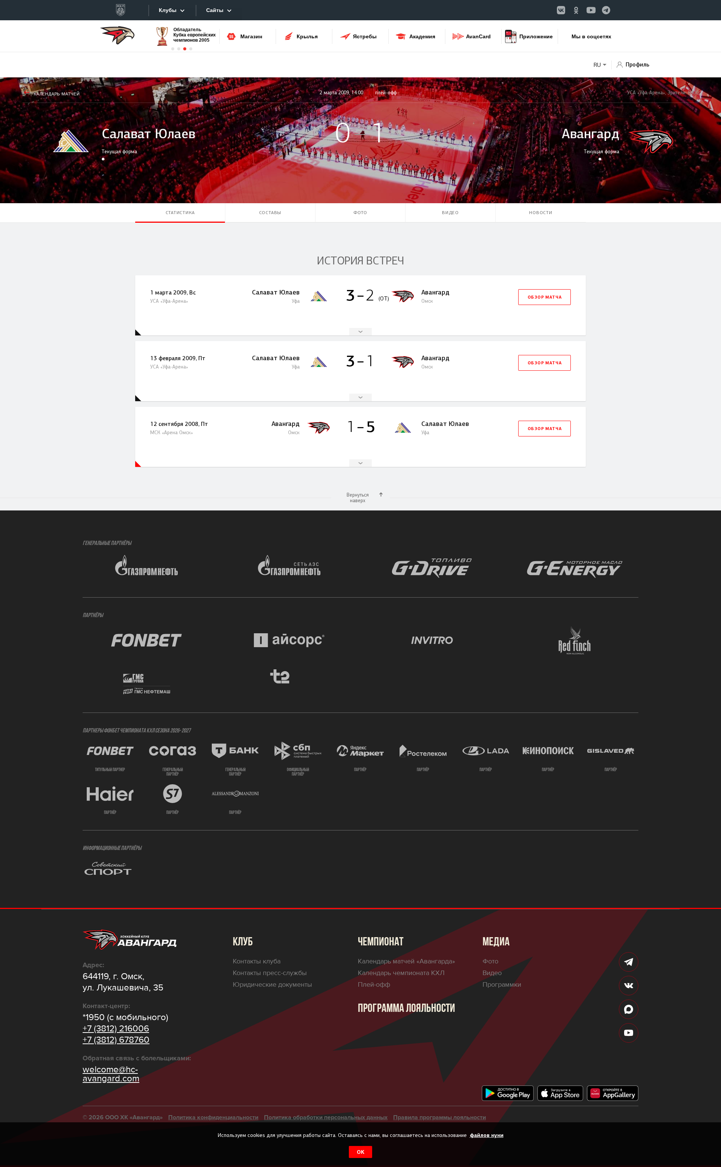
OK (360, 1152)
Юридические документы (272, 984)
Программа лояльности (406, 1009)
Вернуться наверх (358, 497)
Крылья (307, 36)
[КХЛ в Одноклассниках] (576, 10)
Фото (360, 212)
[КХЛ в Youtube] (591, 10)
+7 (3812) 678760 (116, 1040)
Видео (450, 212)
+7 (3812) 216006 (116, 1028)
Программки (502, 984)
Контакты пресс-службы (270, 973)
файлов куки (487, 1135)
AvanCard (478, 36)
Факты (360, 331)
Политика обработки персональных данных (326, 1117)
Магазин (251, 36)
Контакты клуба (257, 961)
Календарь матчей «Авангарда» (406, 961)
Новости (540, 212)
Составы (270, 212)
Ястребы (365, 36)
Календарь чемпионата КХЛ (401, 973)
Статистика (180, 212)
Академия (422, 36)
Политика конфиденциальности (213, 1117)
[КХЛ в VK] (561, 10)
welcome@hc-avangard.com (111, 1074)
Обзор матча (545, 297)
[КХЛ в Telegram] (606, 10)
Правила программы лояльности (439, 1117)
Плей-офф (374, 984)
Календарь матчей (57, 94)
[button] (172, 48)
